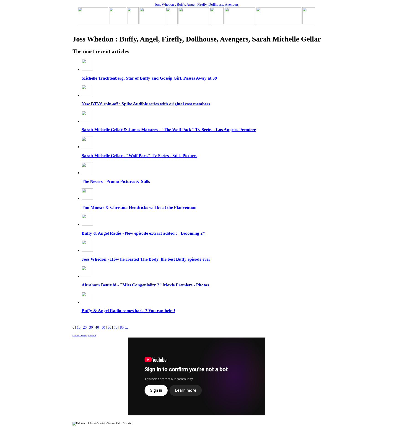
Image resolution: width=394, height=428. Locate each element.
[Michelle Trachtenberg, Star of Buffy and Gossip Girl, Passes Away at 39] (93, 23)
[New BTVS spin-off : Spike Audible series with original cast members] (117, 23)
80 (122, 327)
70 (115, 327)
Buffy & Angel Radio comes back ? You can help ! (128, 310)
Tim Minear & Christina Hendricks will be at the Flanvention (139, 207)
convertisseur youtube (84, 335)
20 (85, 327)
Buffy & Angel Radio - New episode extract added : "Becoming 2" (143, 233)
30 (91, 327)
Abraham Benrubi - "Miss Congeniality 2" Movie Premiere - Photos (145, 285)
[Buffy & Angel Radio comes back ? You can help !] (240, 23)
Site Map (127, 423)
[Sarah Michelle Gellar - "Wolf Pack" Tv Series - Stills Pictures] (152, 23)
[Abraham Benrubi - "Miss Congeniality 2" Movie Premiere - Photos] (217, 23)
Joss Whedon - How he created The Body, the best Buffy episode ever (146, 259)
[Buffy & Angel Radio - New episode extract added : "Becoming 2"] (194, 23)
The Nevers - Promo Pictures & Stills (116, 181)
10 (78, 327)
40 (97, 327)
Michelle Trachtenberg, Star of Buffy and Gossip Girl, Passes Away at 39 (149, 78)
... (126, 327)
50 (103, 327)
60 (109, 327)
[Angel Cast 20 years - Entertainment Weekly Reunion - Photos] (308, 23)
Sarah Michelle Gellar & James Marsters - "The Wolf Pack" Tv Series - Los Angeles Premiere (169, 129)
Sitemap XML (114, 423)
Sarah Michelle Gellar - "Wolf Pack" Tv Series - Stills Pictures (139, 155)
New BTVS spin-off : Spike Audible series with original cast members (146, 103)
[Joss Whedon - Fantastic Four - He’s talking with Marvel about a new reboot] (278, 23)
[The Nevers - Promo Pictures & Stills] (172, 23)
